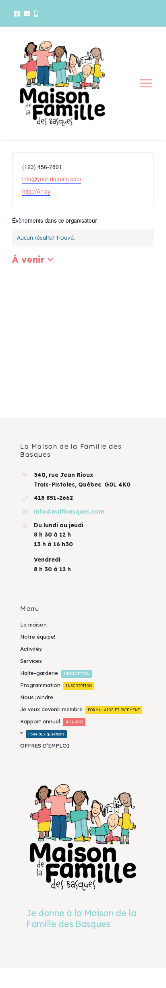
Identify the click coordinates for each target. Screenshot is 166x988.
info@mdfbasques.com (69, 511)
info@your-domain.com (51, 179)
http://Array (36, 191)
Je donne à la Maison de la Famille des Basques (81, 918)
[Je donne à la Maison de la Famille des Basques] (83, 837)
